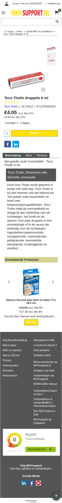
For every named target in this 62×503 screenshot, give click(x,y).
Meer (29, 155)
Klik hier (31, 322)
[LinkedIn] (15, 144)
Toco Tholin (11, 106)
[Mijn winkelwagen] (56, 13)
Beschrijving (13, 155)
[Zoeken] (57, 22)
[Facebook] (7, 144)
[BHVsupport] (30, 13)
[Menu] (3, 13)
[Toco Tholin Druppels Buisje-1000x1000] (51, 59)
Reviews (42, 155)
